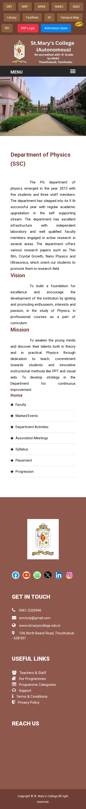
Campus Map (70, 17)
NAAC (59, 6)
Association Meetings (30, 438)
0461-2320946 (30, 610)
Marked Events (25, 416)
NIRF (25, 6)
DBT (9, 6)
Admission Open (56, 28)
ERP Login (28, 28)
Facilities (32, 17)
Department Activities (30, 427)
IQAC (76, 6)
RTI (7, 28)
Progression (23, 471)
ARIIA (41, 6)
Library (11, 17)
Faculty (19, 405)
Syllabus (20, 449)
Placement (22, 460)
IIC (49, 17)
